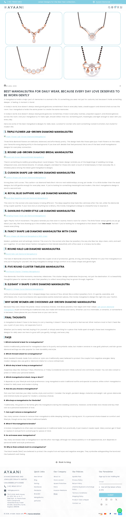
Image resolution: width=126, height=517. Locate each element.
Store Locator (59, 480)
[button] (5, 7)
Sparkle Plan (76, 477)
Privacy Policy (77, 480)
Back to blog (65, 462)
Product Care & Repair (80, 500)
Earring (36, 483)
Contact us (76, 503)
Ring (35, 480)
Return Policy (77, 483)
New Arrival (38, 477)
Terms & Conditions (79, 493)
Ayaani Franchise (60, 483)
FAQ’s (56, 487)
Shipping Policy (77, 496)
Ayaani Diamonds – (106, 2)
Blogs (56, 494)
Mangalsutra (38, 497)
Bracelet (37, 494)
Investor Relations (60, 490)
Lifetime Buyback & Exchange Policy (83, 488)
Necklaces (38, 487)
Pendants (37, 490)
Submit (111, 495)
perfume (37, 501)
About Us (57, 477)
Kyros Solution (34, 514)
